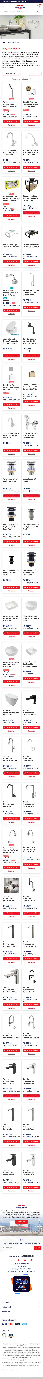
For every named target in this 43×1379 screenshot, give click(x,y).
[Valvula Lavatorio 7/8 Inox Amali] (31, 468)
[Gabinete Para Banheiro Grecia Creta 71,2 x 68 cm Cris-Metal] (31, 185)
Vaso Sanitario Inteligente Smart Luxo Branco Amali (11, 713)
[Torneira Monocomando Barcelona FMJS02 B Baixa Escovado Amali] (11, 976)
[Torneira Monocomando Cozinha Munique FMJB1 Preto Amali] (11, 885)
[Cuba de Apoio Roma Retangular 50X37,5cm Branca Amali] (11, 605)
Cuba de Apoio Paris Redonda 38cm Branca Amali (31, 618)
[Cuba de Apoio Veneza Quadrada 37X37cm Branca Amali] (11, 651)
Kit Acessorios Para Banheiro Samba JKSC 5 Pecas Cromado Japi (11, 199)
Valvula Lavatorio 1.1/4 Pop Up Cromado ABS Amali (31, 527)
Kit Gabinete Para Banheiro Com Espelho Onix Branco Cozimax (11, 387)
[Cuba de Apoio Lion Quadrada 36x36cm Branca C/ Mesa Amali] (31, 651)
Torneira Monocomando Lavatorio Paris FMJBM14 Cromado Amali (30, 1175)
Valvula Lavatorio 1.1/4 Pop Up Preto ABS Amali (11, 573)
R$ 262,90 (6, 300)
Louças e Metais (13, 42)
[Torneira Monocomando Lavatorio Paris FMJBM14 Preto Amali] (11, 1159)
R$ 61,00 (5, 206)
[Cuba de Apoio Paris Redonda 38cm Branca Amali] (31, 605)
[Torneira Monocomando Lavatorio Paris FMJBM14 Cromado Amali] (31, 1159)
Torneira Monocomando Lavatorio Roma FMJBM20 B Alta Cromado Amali (28, 1129)
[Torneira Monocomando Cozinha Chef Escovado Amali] (31, 1022)
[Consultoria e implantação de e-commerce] (16, 1372)
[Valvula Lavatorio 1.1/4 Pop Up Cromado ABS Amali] (31, 513)
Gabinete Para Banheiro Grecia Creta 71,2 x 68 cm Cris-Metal (31, 198)
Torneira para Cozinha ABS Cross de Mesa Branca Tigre (11, 435)
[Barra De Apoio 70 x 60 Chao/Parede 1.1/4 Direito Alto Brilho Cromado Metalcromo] (31, 279)
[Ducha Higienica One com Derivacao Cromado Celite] (31, 422)
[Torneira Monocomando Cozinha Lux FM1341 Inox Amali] (11, 745)
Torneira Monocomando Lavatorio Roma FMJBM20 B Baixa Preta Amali (11, 1083)
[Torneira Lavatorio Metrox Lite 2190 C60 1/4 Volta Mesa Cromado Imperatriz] (11, 139)
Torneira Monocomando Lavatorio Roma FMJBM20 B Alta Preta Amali (11, 1129)
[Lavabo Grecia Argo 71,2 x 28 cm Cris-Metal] (11, 233)
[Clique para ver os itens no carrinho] (38, 7)
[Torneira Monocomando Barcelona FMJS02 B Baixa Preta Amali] (31, 699)
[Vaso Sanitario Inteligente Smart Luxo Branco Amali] (11, 699)
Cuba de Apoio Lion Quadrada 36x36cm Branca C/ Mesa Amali (30, 664)
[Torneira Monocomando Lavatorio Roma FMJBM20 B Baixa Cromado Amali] (31, 1068)
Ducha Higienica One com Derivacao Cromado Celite (30, 435)
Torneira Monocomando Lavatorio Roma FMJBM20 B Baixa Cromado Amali (29, 1083)
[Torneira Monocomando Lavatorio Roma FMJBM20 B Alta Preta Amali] (11, 1113)
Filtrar (36, 74)
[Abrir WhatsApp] (38, 1374)
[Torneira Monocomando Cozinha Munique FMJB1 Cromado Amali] (31, 885)
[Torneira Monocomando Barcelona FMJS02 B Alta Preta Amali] (11, 931)
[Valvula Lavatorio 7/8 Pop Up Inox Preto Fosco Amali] (11, 513)
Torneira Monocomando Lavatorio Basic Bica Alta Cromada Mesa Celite (10, 106)
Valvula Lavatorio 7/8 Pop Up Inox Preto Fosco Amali (10, 527)
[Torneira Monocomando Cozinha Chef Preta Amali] (31, 976)
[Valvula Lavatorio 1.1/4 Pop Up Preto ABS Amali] (11, 559)
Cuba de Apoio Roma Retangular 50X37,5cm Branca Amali (11, 618)
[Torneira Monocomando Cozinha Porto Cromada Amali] (31, 745)
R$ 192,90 (6, 857)
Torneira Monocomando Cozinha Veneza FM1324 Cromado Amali (29, 806)
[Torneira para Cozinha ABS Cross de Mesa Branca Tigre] (11, 422)
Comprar (11, 121)
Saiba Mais (11, 125)
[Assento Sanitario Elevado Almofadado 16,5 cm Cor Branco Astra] (11, 328)
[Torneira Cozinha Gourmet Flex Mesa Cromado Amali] (31, 836)
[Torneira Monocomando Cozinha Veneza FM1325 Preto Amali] (11, 791)
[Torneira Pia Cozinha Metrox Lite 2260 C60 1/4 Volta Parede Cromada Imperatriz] (31, 139)
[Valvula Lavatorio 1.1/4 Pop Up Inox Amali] (11, 468)
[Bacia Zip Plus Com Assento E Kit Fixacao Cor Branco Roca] (31, 90)
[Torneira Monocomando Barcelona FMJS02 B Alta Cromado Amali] (31, 931)
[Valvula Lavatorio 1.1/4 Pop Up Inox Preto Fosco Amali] (31, 559)
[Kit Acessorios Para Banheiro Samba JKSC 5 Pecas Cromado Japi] (11, 185)
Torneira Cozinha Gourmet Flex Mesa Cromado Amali (30, 850)
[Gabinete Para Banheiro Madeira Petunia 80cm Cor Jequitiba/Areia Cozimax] (31, 373)
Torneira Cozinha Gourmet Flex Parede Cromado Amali (10, 850)
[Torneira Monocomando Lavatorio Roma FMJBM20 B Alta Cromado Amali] (31, 1113)
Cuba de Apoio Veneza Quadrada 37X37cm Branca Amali (11, 664)
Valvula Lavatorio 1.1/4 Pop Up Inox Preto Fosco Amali (31, 573)
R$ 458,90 (6, 672)
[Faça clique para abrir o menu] (3, 7)
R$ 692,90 (6, 111)
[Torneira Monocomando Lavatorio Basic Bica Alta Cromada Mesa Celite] (11, 90)
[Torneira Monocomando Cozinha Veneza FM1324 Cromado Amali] (31, 791)
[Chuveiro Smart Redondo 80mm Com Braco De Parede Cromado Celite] (11, 279)
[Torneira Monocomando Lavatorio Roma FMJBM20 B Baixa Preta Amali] (11, 1068)
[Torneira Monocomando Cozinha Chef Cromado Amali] (11, 1022)
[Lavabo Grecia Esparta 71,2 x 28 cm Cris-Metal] (31, 233)
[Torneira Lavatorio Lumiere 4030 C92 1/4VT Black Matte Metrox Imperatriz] (31, 328)
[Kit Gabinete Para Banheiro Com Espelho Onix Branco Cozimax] (11, 373)
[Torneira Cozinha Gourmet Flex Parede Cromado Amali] (11, 836)
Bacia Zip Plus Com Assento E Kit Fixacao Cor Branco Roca (30, 104)
